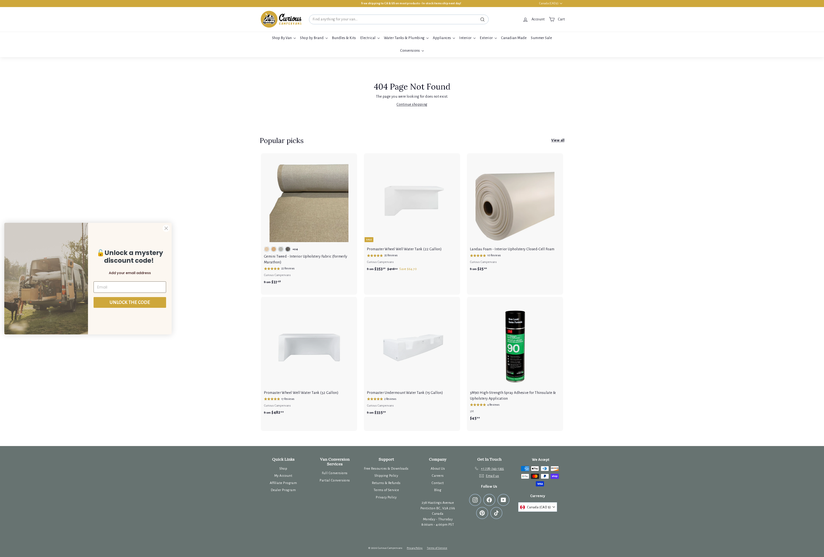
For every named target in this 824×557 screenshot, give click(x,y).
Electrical (368, 38)
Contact (438, 483)
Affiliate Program (283, 483)
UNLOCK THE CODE (130, 302)
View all (557, 140)
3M (472, 411)
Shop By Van (282, 38)
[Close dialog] (166, 228)
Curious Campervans (277, 275)
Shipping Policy (386, 475)
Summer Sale (541, 38)
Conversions (410, 51)
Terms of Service (386, 490)
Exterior (487, 38)
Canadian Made (514, 38)
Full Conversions (334, 473)
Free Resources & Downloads (386, 468)
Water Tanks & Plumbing (404, 38)
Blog (438, 490)
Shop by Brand (312, 38)
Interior (465, 38)
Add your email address (130, 272)
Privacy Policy (386, 497)
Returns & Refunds (386, 483)
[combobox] (399, 19)
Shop (283, 468)
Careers (438, 475)
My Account (283, 475)
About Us (438, 468)
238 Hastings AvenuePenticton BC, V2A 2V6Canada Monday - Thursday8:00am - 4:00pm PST (437, 513)
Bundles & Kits (344, 38)
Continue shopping (412, 104)
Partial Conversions (335, 480)
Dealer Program (283, 490)
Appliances (442, 38)
